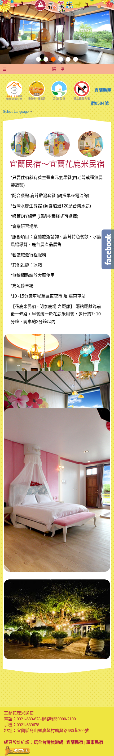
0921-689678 (28, 724)
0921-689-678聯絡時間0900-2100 (46, 719)
